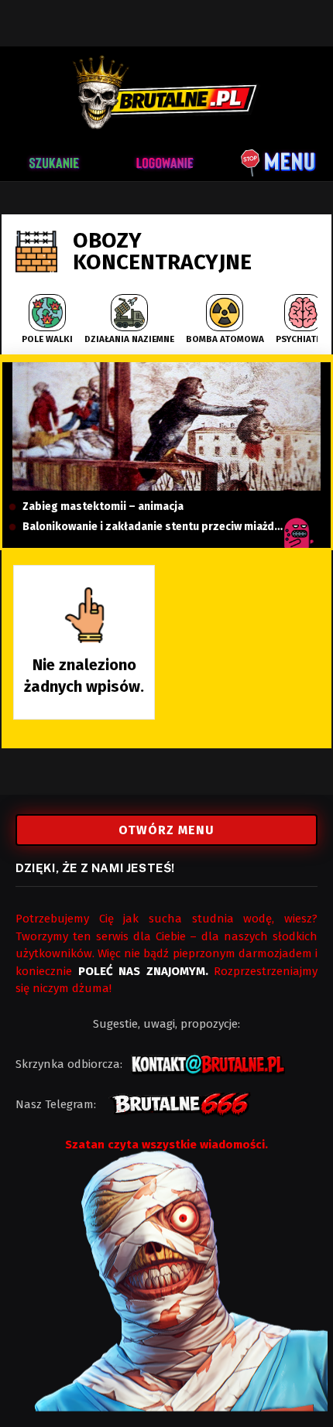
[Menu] (279, 160)
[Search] (59, 160)
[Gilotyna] (166, 426)
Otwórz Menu (166, 830)
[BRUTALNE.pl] (166, 92)
